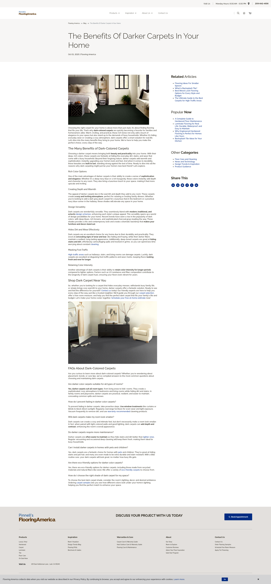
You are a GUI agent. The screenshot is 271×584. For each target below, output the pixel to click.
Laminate (22, 550)
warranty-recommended (119, 411)
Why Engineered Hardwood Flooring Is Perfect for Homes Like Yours (188, 133)
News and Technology (185, 161)
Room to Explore (171, 544)
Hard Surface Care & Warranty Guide (129, 544)
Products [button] (113, 13)
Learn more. (179, 579)
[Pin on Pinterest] (182, 185)
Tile (20, 553)
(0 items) (250, 13)
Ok (225, 579)
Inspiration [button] (129, 13)
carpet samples (84, 483)
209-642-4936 (261, 3)
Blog (84, 23)
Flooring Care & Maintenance (127, 547)
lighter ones (148, 437)
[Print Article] (178, 185)
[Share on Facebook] (187, 185)
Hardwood (22, 544)
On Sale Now (23, 558)
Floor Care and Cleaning (186, 159)
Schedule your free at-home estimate (128, 298)
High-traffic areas (76, 254)
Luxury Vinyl (23, 542)
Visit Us (207, 4)
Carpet (21, 547)
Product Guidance (183, 166)
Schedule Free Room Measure (225, 547)
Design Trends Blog (74, 544)
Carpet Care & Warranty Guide (127, 542)
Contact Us (163, 13)
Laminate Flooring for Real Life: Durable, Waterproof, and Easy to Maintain (188, 126)
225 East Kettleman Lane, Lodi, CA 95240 (45, 564)
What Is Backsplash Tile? (186, 88)
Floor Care (22, 555)
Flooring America (74, 23)
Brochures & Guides (74, 550)
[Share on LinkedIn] (196, 185)
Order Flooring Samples (223, 544)
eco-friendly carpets (130, 470)
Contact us (106, 290)
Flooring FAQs (72, 547)
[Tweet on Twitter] (192, 185)
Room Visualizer (73, 542)
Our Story (169, 542)
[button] (238, 13)
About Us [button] (146, 13)
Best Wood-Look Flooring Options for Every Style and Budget (187, 93)
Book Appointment (239, 517)
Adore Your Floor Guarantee (175, 550)
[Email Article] (173, 185)
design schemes (83, 214)
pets (120, 452)
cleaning (95, 244)
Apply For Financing (221, 550)
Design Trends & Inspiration (187, 164)
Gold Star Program (172, 553)
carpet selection (146, 293)
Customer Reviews (172, 547)
